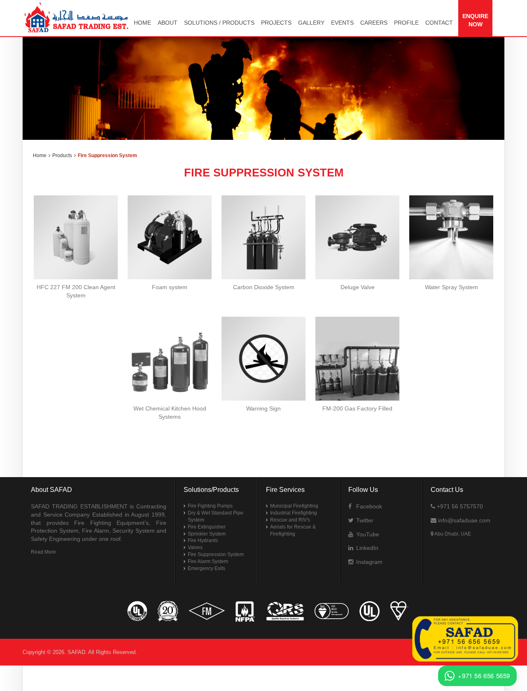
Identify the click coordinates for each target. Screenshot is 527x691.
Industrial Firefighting (293, 513)
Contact (439, 22)
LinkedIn (366, 548)
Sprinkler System (207, 534)
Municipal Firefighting (294, 506)
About (167, 22)
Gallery (311, 22)
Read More (43, 552)
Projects (276, 22)
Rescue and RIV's (290, 520)
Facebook (368, 506)
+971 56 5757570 (459, 506)
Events (342, 22)
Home (142, 22)
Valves (195, 547)
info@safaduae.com (463, 520)
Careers (373, 22)
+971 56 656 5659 (484, 675)
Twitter (363, 520)
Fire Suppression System (216, 554)
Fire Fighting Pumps (210, 506)
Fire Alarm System (208, 561)
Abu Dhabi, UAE (452, 534)
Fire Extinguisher (207, 527)
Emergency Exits (206, 568)
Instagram (368, 562)
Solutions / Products (219, 22)
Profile (406, 22)
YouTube (366, 534)
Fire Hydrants (203, 540)
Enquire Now (475, 20)
